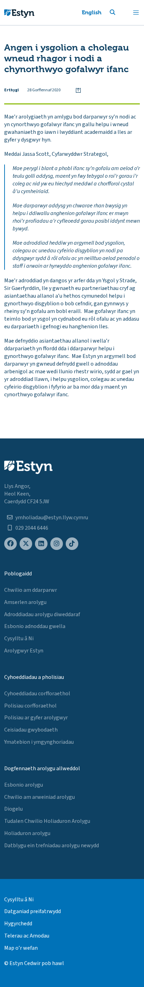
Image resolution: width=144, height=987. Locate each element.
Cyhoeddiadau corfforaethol (37, 693)
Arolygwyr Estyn (23, 651)
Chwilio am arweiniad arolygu (39, 797)
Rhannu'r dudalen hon (78, 90)
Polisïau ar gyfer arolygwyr (36, 717)
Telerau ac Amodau (26, 936)
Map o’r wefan (21, 948)
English (91, 12)
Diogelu (13, 809)
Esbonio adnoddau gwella (34, 626)
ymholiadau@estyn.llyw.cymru (51, 517)
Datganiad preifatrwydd (32, 911)
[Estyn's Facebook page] (10, 544)
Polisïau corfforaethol (30, 706)
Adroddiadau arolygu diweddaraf (42, 614)
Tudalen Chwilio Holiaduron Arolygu (47, 821)
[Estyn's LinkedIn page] (41, 544)
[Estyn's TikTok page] (72, 544)
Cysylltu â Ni (19, 638)
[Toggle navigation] (136, 12)
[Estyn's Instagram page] (56, 544)
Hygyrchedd (18, 923)
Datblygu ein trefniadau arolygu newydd (51, 845)
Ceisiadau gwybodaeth (31, 730)
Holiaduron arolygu (27, 833)
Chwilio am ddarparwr (30, 590)
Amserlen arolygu (25, 602)
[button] (121, 12)
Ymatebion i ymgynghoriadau (39, 742)
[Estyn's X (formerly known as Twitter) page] (26, 544)
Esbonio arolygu (23, 785)
